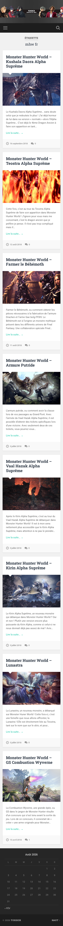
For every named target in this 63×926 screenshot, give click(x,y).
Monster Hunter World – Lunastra (29, 663)
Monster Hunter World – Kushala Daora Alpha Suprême (29, 61)
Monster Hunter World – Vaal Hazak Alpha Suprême (29, 466)
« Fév (7, 908)
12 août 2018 (16, 244)
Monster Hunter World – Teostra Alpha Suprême (29, 161)
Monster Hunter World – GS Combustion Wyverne (29, 760)
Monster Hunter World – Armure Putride (29, 363)
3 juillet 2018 (15, 446)
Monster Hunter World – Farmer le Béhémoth (29, 262)
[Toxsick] (31, 11)
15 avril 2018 (16, 840)
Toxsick (16, 920)
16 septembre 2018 (19, 143)
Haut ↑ (56, 920)
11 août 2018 (16, 345)
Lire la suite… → (14, 133)
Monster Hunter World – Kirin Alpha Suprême (29, 565)
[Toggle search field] (58, 28)
